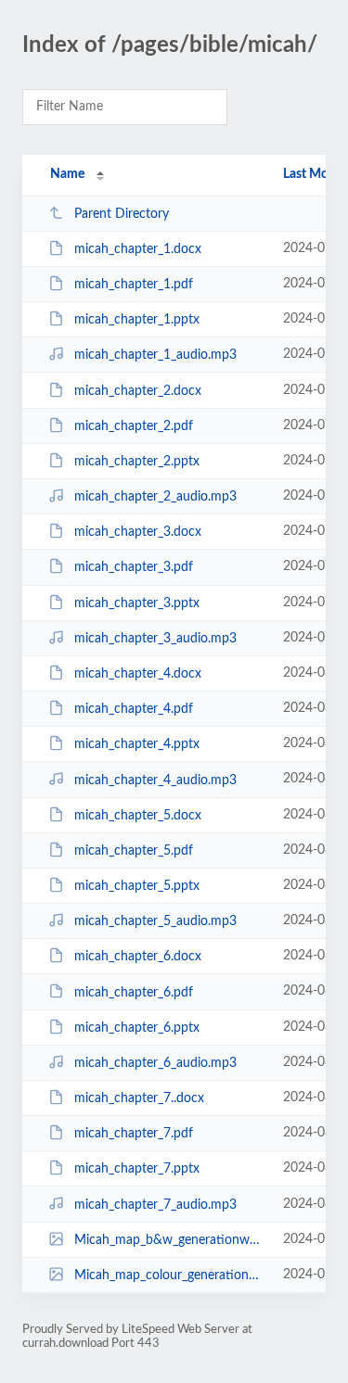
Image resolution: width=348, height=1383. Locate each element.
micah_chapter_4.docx (137, 673)
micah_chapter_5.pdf (133, 850)
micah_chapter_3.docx (137, 532)
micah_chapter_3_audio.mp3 (155, 638)
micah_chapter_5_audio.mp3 (155, 921)
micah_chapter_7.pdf (133, 1133)
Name (67, 174)
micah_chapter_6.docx (137, 956)
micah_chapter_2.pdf (133, 426)
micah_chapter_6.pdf (133, 991)
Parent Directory (121, 214)
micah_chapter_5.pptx (137, 886)
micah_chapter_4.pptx (137, 744)
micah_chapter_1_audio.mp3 (155, 355)
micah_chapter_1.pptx (137, 319)
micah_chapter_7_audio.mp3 (155, 1204)
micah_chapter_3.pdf (133, 567)
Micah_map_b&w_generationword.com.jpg (169, 1240)
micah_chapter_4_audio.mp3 (155, 779)
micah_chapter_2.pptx (137, 461)
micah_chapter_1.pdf (133, 284)
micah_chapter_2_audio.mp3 (155, 496)
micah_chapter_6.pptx (137, 1027)
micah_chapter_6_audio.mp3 (155, 1063)
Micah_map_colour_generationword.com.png (169, 1275)
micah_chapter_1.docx (137, 249)
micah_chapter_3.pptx (137, 603)
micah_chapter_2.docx (137, 391)
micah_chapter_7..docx (139, 1098)
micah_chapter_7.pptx (137, 1168)
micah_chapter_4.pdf (133, 709)
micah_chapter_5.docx (137, 815)
